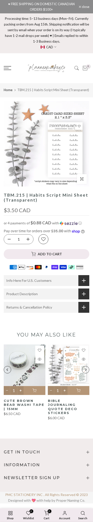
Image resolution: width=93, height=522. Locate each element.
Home (8, 90)
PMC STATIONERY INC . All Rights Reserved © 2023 (46, 495)
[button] (46, 223)
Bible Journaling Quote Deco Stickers (62, 406)
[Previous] (7, 369)
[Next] (85, 369)
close (85, 6)
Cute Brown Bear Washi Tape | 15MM (24, 404)
